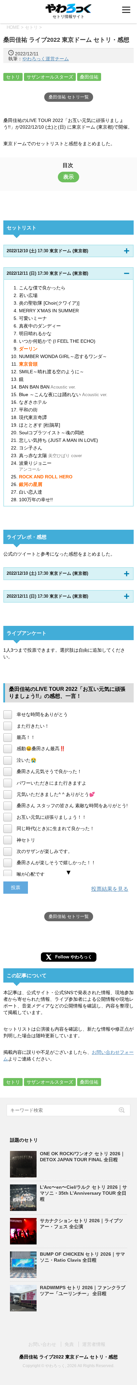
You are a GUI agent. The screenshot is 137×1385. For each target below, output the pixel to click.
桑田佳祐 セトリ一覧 (69, 96)
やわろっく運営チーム (45, 58)
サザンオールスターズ (50, 77)
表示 (68, 177)
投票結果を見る (109, 889)
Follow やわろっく (73, 956)
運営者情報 (93, 1344)
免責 (69, 1344)
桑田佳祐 (89, 77)
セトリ (13, 77)
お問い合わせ (42, 1344)
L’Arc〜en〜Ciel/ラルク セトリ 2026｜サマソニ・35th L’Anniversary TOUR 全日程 (83, 1193)
